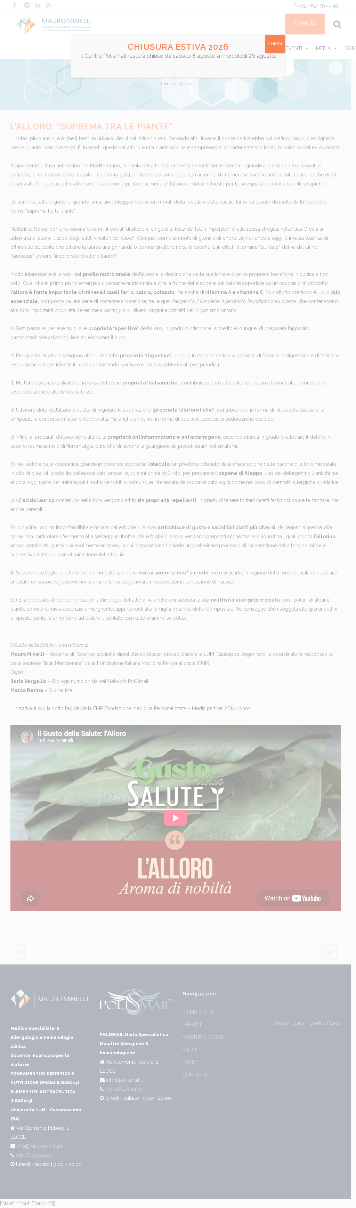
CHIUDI (275, 43)
